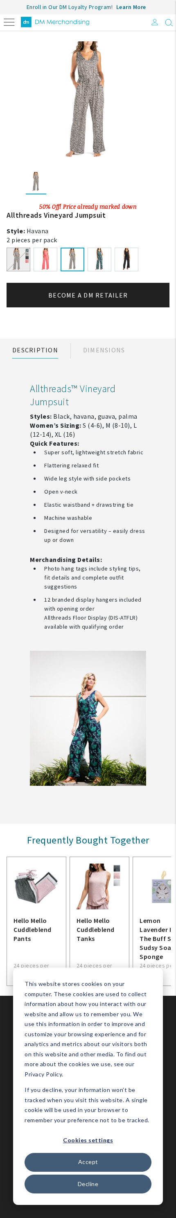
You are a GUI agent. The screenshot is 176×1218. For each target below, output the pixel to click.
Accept (88, 1161)
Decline (88, 1183)
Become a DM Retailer (88, 295)
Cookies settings (88, 1140)
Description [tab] (35, 350)
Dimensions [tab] (104, 350)
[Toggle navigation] (9, 21)
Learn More (131, 7)
